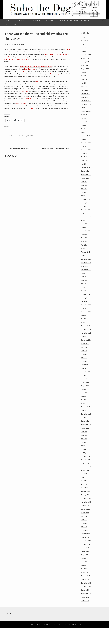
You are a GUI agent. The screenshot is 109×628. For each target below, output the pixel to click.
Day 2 (24, 71)
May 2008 (84, 523)
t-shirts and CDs (21, 103)
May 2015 (84, 241)
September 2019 (86, 111)
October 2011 (85, 379)
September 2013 (86, 312)
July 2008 (84, 516)
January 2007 (85, 579)
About (8, 20)
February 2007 (85, 576)
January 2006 (85, 600)
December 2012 (86, 329)
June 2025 (84, 48)
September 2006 (86, 593)
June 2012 (84, 350)
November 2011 (86, 375)
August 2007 (85, 555)
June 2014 (84, 280)
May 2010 (84, 438)
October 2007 (85, 548)
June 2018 (84, 160)
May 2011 (84, 396)
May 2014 (84, 284)
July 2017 (84, 181)
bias (56, 57)
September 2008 (86, 509)
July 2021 (84, 72)
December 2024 (86, 55)
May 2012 (84, 354)
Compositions (21, 20)
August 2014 (85, 273)
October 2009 (85, 463)
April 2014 (84, 287)
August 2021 (85, 69)
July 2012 (84, 347)
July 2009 (84, 474)
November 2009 (86, 460)
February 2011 (85, 407)
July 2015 (84, 234)
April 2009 (84, 484)
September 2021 (86, 65)
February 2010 (85, 449)
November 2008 (86, 502)
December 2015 (86, 231)
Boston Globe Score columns (43, 20)
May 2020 (84, 83)
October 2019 (85, 108)
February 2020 (85, 93)
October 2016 (85, 213)
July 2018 (84, 157)
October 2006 (85, 590)
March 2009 (84, 488)
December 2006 (86, 583)
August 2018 (85, 153)
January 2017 (85, 203)
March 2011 (84, 403)
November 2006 (86, 586)
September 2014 (86, 269)
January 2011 (85, 410)
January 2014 (85, 298)
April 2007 (84, 569)
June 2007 (84, 562)
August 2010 (85, 428)
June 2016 (84, 224)
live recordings (54, 74)
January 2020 (85, 97)
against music (8, 59)
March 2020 (84, 90)
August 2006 (85, 597)
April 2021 (84, 76)
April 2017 (84, 192)
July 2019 (84, 118)
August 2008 (85, 512)
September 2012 (86, 340)
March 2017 (84, 196)
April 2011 (84, 400)
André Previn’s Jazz (13, 24)
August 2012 (85, 343)
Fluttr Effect (24, 91)
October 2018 (85, 146)
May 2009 (84, 481)
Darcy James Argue (30, 69)
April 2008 (84, 526)
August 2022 (85, 58)
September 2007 (86, 551)
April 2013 (84, 319)
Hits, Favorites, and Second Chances (75, 20)
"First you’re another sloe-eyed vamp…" (17, 148)
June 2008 (84, 519)
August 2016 (85, 220)
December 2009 (86, 456)
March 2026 (84, 41)
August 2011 (85, 386)
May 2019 (84, 125)
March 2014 (84, 291)
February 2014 (85, 294)
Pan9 (36, 81)
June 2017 (84, 185)
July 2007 (84, 558)
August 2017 (85, 178)
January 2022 (85, 62)
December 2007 (86, 541)
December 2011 (86, 372)
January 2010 (85, 453)
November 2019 (86, 104)
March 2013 (84, 322)
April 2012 (84, 357)
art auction (33, 101)
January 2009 (85, 495)
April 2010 (84, 442)
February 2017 (85, 199)
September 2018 (86, 150)
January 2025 (85, 51)
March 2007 (84, 572)
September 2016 (86, 217)
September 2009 (86, 467)
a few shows (15, 101)
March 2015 (84, 248)
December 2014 (86, 259)
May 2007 (84, 565)
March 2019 (84, 132)
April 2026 (84, 37)
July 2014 (84, 277)
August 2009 (85, 470)
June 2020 (84, 79)
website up (28, 98)
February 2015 (85, 252)
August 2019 (85, 115)
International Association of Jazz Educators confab (36, 66)
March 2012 (84, 361)
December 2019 (86, 100)
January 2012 (85, 368)
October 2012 (85, 336)
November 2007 (86, 544)
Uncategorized (15, 136)
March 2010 (84, 446)
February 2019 (85, 136)
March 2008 (84, 530)
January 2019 (85, 139)
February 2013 (85, 326)
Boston (29, 108)
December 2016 (86, 206)
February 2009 (85, 491)
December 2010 (86, 414)
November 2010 (86, 417)
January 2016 (85, 227)
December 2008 (86, 498)
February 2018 (85, 167)
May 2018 (84, 164)
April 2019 (84, 129)
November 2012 (86, 333)
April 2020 (84, 86)
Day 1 (19, 71)
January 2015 (85, 255)
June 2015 (84, 238)
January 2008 (85, 537)
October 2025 (85, 44)
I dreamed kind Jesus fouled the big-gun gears (55, 148)
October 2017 (85, 171)
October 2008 (85, 505)
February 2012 (85, 365)
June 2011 (84, 393)
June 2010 (84, 435)
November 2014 (86, 262)
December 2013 (86, 301)
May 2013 (84, 315)
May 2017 (84, 188)
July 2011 (84, 389)
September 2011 (86, 382)
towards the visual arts (23, 59)
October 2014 (85, 266)
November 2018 (86, 143)
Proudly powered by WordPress (41, 624)
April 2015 (84, 245)
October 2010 (85, 421)
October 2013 (85, 308)
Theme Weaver (75, 624)
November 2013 (86, 305)
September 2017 (86, 174)
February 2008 (85, 534)
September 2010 (86, 424)
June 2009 (84, 477)
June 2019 (84, 122)
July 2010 (84, 431)
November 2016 (86, 210)
